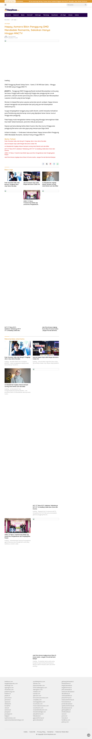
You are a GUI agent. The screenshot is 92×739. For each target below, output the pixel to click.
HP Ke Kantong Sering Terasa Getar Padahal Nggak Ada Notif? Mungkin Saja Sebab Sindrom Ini (47, 1)
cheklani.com (37, 691)
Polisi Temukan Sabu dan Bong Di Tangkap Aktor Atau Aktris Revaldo (25, 141)
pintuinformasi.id (66, 698)
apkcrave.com (37, 695)
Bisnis (22, 15)
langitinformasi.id (67, 687)
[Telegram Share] (54, 164)
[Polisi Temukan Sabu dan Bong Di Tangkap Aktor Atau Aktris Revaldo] (13, 176)
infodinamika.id (66, 712)
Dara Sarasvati (12, 36)
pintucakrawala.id (67, 689)
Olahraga (38, 15)
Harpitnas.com (51, 734)
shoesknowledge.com (39, 712)
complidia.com (37, 700)
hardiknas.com (66, 720)
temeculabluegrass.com (40, 687)
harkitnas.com (9, 681)
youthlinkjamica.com (39, 681)
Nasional (16, 15)
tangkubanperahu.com (11, 683)
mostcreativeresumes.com (41, 706)
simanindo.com (9, 689)
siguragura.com (9, 687)
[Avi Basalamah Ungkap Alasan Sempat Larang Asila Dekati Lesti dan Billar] (50, 176)
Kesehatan (54, 15)
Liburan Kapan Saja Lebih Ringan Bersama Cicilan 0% (21, 144)
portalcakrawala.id (67, 704)
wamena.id (8, 710)
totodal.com (36, 693)
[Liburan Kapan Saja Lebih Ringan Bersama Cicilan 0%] (31, 176)
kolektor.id (8, 693)
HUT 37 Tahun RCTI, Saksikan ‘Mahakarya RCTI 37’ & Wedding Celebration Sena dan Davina (30, 149)
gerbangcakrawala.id (67, 681)
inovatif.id (7, 706)
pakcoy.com (65, 722)
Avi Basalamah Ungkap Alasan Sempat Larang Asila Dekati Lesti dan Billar (27, 146)
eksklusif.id (8, 704)
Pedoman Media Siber (62, 732)
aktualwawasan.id (67, 708)
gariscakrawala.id (38, 720)
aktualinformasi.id (38, 714)
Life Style (63, 15)
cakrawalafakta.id (67, 695)
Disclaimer (50, 732)
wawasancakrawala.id (68, 691)
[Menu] (6, 4)
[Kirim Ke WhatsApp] (57, 164)
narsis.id (64, 714)
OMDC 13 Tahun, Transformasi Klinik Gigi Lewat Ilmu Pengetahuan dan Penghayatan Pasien (30, 153)
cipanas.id (7, 702)
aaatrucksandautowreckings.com (14, 720)
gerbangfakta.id (66, 710)
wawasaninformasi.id (68, 700)
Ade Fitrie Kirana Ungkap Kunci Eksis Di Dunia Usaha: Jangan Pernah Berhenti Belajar (30, 157)
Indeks (26, 732)
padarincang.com (10, 691)
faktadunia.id (36, 716)
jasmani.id (7, 700)
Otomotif (29, 15)
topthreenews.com (10, 718)
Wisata (70, 15)
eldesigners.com (37, 689)
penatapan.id (8, 714)
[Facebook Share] (43, 164)
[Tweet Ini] (46, 164)
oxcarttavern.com (38, 708)
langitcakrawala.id (67, 685)
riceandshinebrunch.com (40, 710)
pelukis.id (7, 695)
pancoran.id (8, 698)
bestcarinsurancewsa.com (40, 698)
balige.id (7, 716)
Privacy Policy (41, 732)
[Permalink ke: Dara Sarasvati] (6, 37)
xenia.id (7, 708)
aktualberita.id (66, 693)
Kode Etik (32, 732)
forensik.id (65, 718)
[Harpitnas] (12, 10)
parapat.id (7, 712)
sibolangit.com (9, 685)
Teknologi (46, 15)
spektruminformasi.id (68, 706)
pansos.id (64, 716)
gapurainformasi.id (38, 718)
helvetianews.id (66, 683)
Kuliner (77, 15)
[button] (85, 4)
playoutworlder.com (39, 685)
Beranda (8, 15)
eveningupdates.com (39, 702)
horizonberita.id (66, 702)
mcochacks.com (37, 704)
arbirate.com (36, 683)
